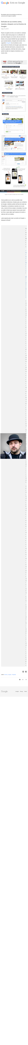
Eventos (6, 674)
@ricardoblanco (25, 287)
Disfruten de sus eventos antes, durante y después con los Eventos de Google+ (13, 24)
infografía (8, 43)
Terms (25, 691)
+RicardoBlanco (25, 261)
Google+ (10, 674)
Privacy (21, 691)
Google (17, 691)
